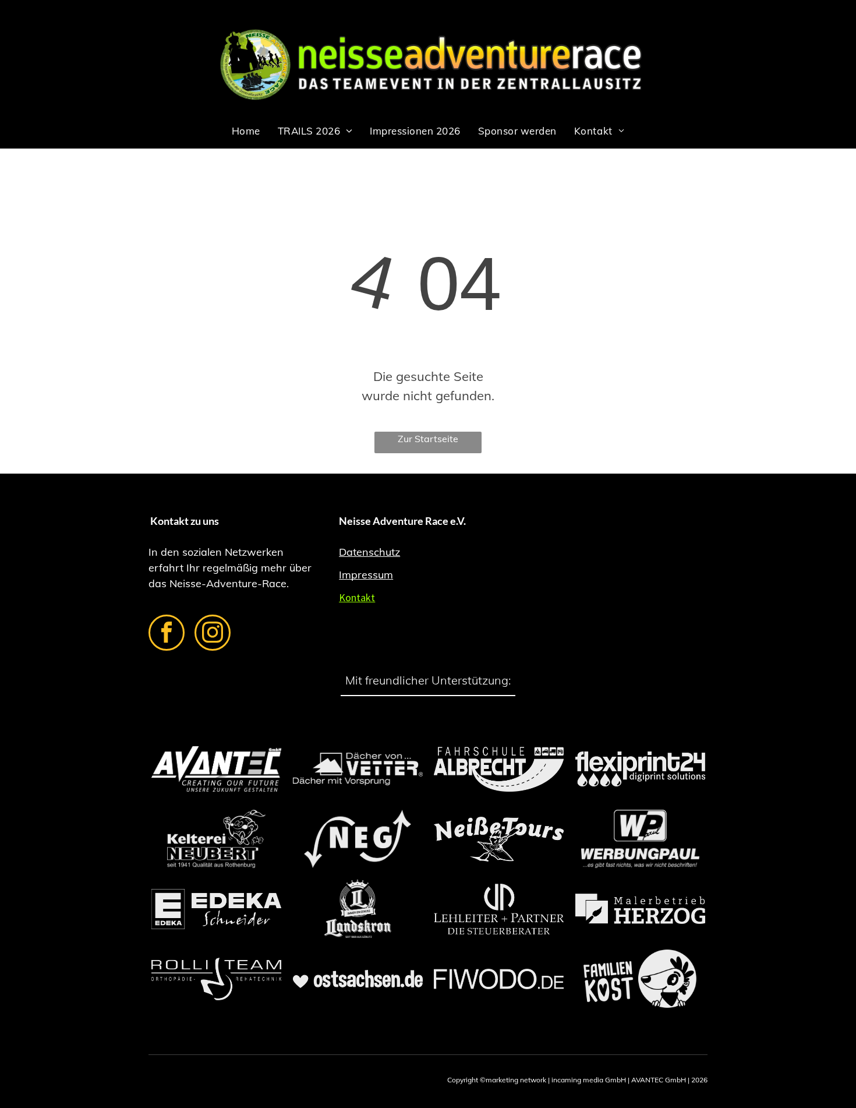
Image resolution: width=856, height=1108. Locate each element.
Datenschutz (369, 552)
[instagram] (212, 634)
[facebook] (166, 634)
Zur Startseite (428, 438)
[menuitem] (246, 131)
